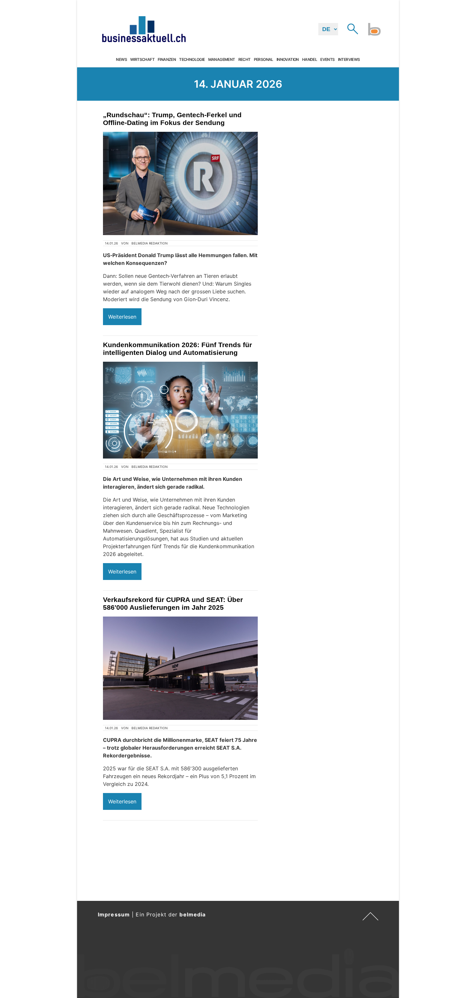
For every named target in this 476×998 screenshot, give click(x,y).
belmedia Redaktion (149, 243)
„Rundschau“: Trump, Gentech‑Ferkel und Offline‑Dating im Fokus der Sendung (172, 118)
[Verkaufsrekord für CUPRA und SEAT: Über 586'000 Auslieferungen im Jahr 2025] (180, 668)
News (121, 59)
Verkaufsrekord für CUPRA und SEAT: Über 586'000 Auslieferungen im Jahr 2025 (173, 603)
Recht (244, 59)
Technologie (192, 59)
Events (327, 59)
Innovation (288, 59)
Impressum (114, 914)
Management (221, 59)
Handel (309, 59)
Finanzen (167, 59)
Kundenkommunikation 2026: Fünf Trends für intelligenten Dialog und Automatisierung (177, 348)
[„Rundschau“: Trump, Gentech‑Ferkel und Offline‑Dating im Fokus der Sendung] (180, 183)
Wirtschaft (142, 59)
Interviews (349, 59)
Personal (263, 59)
